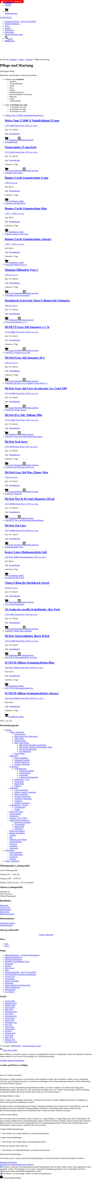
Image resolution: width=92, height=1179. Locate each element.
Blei (11, 837)
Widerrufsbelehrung (12, 987)
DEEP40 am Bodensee (13, 959)
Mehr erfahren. (8, 1060)
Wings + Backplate (17, 732)
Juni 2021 (8, 1025)
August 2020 (10, 1029)
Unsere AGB (5, 907)
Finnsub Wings (20, 734)
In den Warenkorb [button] (15, 171)
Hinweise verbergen (26, 1164)
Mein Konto (9, 968)
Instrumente (14, 816)
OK (1, 1060)
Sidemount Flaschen (22, 760)
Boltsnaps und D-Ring (18, 840)
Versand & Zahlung (7, 923)
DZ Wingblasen (25, 751)
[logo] (6, 17)
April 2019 (9, 1035)
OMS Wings (19, 739)
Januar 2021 (9, 1027)
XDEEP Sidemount (21, 762)
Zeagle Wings (19, 754)
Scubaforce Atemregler (23, 799)
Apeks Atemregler (21, 790)
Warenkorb (9, 983)
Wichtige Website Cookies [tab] (10, 1096)
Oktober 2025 (10, 1005)
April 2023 (9, 1014)
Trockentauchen (20, 769)
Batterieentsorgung (7, 914)
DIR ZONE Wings (21, 743)
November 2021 (11, 1022)
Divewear (13, 844)
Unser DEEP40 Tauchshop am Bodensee (20, 974)
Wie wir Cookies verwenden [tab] (11, 1075)
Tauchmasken (19, 824)
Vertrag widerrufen (46, 935)
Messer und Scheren (17, 833)
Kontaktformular (6, 925)
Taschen (13, 835)
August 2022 (10, 1018)
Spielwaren (14, 848)
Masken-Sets (19, 827)
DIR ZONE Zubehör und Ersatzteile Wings (35, 747)
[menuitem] (48, 5)
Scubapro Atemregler (22, 797)
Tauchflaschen (19, 807)
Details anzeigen (27, 140)
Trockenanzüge (25, 773)
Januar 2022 (9, 1020)
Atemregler (14, 788)
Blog (7, 944)
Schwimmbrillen (16, 852)
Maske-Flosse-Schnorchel (19, 820)
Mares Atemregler (21, 794)
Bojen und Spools (16, 812)
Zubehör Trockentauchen (28, 777)
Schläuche (18, 801)
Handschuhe (19, 784)
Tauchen (8, 730)
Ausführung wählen (16, 201)
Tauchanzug (14, 766)
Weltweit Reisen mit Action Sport (17, 985)
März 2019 (9, 1038)
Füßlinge (17, 786)
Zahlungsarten (10, 990)
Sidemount (14, 756)
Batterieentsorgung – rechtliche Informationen (22, 955)
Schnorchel (18, 829)
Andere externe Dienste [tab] (9, 1115)
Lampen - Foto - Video (18, 818)
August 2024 (10, 1007)
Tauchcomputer (15, 814)
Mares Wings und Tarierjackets (26, 736)
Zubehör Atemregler (22, 803)
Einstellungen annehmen (9, 1164)
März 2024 (9, 1010)
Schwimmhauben (16, 855)
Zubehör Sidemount (21, 764)
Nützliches (14, 846)
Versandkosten (14, 134)
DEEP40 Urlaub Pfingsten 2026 (17, 962)
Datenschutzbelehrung (13, 957)
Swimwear (14, 857)
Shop (7, 970)
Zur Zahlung (9, 992)
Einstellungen (19, 1060)
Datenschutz (4, 912)
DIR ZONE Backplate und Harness (32, 745)
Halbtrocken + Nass (21, 779)
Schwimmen (9, 850)
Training (13, 859)
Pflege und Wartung (17, 831)
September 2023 (11, 1012)
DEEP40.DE (16, 1046)
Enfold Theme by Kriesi (32, 1046)
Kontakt (8, 5)
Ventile (17, 809)
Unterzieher (23, 775)
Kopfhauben (19, 782)
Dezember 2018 (11, 1042)
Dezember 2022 (11, 1016)
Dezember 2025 (11, 1003)
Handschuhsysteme (26, 771)
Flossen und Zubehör (22, 822)
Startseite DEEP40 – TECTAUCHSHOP (20, 972)
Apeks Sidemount (21, 758)
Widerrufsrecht (5, 910)
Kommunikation (16, 842)
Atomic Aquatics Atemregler (25, 792)
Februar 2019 (10, 1040)
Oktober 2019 (10, 1033)
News (7, 946)
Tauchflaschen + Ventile (19, 805)
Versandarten (10, 979)
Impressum (4, 905)
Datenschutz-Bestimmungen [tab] (10, 1154)
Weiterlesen (12, 140)
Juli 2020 (8, 1031)
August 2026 (10, 1001)
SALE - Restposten (12, 861)
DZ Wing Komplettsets (28, 749)
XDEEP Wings (20, 741)
